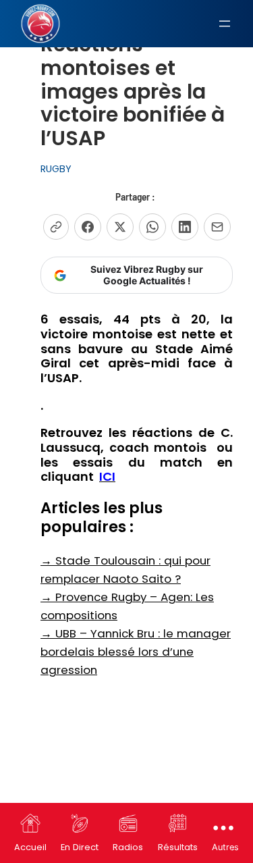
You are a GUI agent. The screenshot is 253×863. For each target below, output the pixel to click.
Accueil (30, 847)
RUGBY (56, 169)
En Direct (80, 847)
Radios (128, 847)
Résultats (178, 847)
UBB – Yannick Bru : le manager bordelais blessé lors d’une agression (135, 651)
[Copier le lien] (56, 227)
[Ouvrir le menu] (225, 24)
